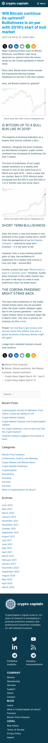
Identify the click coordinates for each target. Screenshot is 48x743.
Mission (17, 677)
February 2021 (9, 560)
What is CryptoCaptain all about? (19, 489)
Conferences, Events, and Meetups (20, 458)
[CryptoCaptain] (15, 3)
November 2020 (10, 567)
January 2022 (9, 517)
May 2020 (7, 579)
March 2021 (8, 556)
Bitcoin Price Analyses (16, 364)
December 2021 (10, 521)
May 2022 (7, 509)
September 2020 (10, 571)
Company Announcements (34, 663)
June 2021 (7, 544)
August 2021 (8, 536)
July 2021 (7, 540)
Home (10, 705)
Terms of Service (15, 729)
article (22, 321)
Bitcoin (8, 368)
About (19, 693)
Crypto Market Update (13, 417)
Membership (16, 681)
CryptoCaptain (9, 470)
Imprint (10, 737)
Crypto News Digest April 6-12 (20, 380)
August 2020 (8, 575)
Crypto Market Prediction (15, 466)
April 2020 (7, 583)
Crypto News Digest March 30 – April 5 (25, 376)
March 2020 (8, 587)
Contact (11, 697)
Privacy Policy (14, 733)
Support (17, 689)
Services (6, 486)
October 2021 (9, 528)
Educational (8, 474)
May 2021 (7, 548)
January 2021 (9, 564)
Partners (6, 482)
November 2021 (10, 524)
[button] (5, 46)
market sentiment (22, 372)
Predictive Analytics (12, 663)
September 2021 (10, 532)
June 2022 (7, 505)
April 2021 (7, 552)
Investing (6, 478)
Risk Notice (13, 725)
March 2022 (8, 513)
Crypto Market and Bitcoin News (18, 462)
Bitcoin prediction (22, 368)
